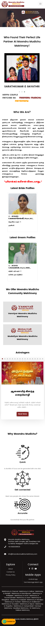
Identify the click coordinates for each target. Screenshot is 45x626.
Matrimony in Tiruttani (13, 602)
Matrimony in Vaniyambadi (23, 606)
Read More (22, 414)
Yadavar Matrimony (22, 610)
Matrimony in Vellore (26, 591)
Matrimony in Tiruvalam (10, 604)
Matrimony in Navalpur (35, 600)
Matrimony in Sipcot (27, 604)
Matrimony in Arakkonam (31, 602)
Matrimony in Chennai (10, 591)
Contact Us (11, 572)
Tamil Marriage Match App (33, 582)
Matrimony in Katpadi (18, 600)
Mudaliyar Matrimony (21, 608)
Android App (33, 579)
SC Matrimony (35, 608)
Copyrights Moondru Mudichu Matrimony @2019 (22, 619)
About (10, 569)
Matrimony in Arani (23, 597)
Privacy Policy (10, 575)
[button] (19, 92)
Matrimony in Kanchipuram (21, 593)
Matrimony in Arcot (21, 595)
